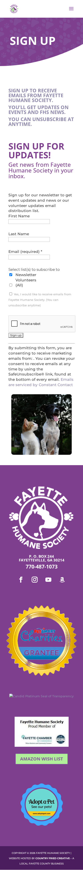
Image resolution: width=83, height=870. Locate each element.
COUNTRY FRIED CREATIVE (52, 858)
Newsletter (25, 275)
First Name (19, 216)
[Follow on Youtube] (48, 580)
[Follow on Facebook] (21, 580)
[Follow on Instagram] (35, 580)
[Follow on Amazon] (62, 580)
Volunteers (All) (25, 283)
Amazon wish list (41, 759)
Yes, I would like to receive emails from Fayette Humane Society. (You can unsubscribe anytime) (39, 300)
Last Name (18, 234)
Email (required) (25, 251)
